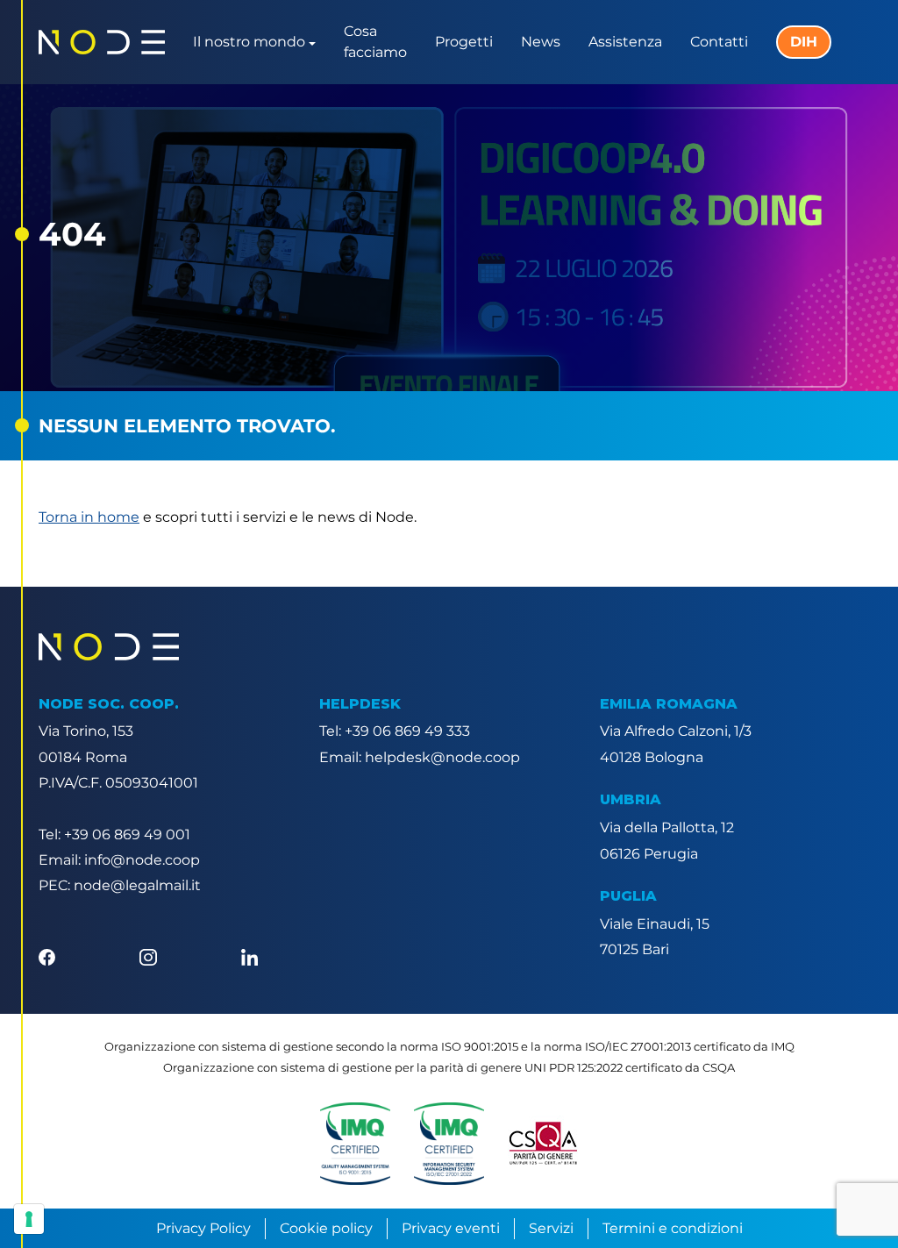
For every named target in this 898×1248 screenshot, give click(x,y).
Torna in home (89, 517)
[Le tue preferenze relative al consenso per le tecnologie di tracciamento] (29, 1219)
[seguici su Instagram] (147, 955)
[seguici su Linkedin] (249, 955)
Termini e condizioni (672, 1228)
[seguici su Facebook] (47, 955)
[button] (355, 1143)
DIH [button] (803, 41)
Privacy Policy (203, 1228)
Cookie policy (326, 1228)
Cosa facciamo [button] (375, 42)
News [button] (540, 41)
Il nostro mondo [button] (249, 41)
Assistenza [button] (625, 41)
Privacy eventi (451, 1228)
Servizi (551, 1228)
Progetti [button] (464, 41)
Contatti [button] (719, 41)
